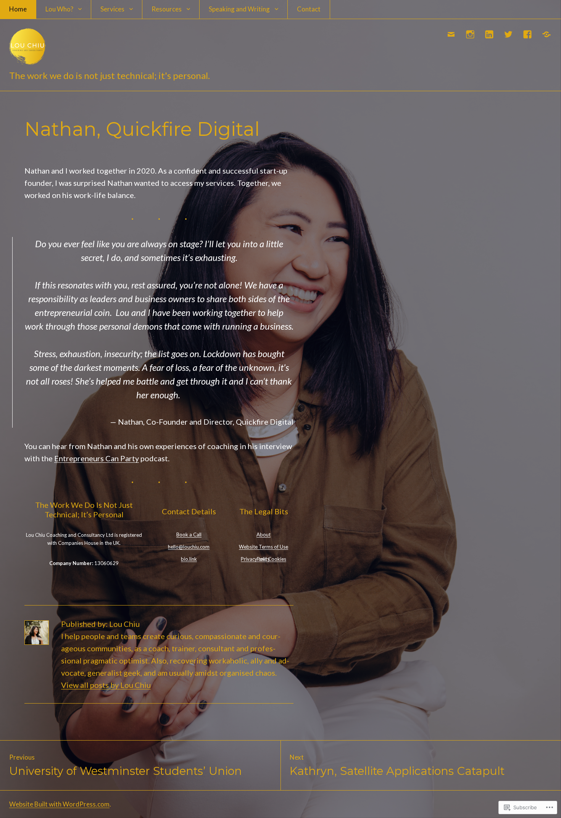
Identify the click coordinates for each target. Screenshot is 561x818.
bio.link (189, 559)
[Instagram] (470, 34)
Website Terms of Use (263, 547)
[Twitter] (508, 34)
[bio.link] (546, 34)
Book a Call (189, 534)
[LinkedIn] (489, 34)
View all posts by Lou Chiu (106, 684)
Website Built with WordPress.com (59, 804)
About (263, 534)
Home (18, 9)
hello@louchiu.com (189, 547)
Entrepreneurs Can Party (96, 458)
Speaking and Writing (239, 9)
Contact (309, 9)
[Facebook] (527, 34)
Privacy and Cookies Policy (263, 559)
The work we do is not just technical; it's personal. (109, 75)
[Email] (451, 34)
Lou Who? (59, 9)
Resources (167, 9)
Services (112, 9)
